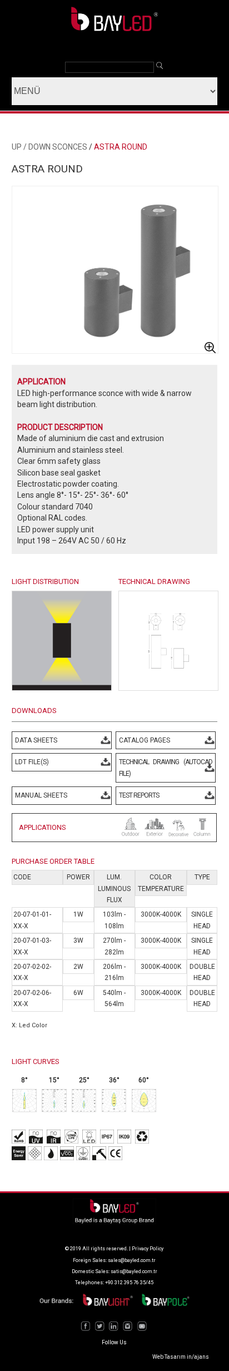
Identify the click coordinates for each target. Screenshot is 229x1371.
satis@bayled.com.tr (134, 1271)
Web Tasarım (169, 1357)
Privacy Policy (147, 1248)
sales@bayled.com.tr (132, 1260)
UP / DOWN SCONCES (49, 146)
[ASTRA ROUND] (168, 688)
